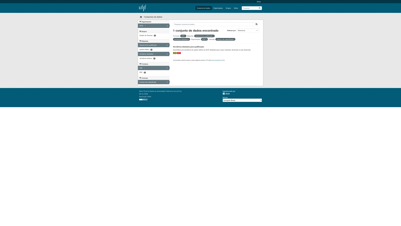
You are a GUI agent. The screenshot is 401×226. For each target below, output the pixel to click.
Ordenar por (231, 30)
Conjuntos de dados (203, 8)
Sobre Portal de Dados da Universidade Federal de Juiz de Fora (160, 91)
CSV (175, 53)
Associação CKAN (145, 97)
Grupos (228, 8)
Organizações (218, 8)
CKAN (226, 93)
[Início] (141, 16)
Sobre (236, 8)
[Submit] (260, 8)
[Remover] (213, 36)
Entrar (259, 2)
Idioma (225, 97)
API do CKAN (143, 94)
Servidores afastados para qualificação (188, 47)
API (207, 60)
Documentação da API (217, 60)
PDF (179, 53)
